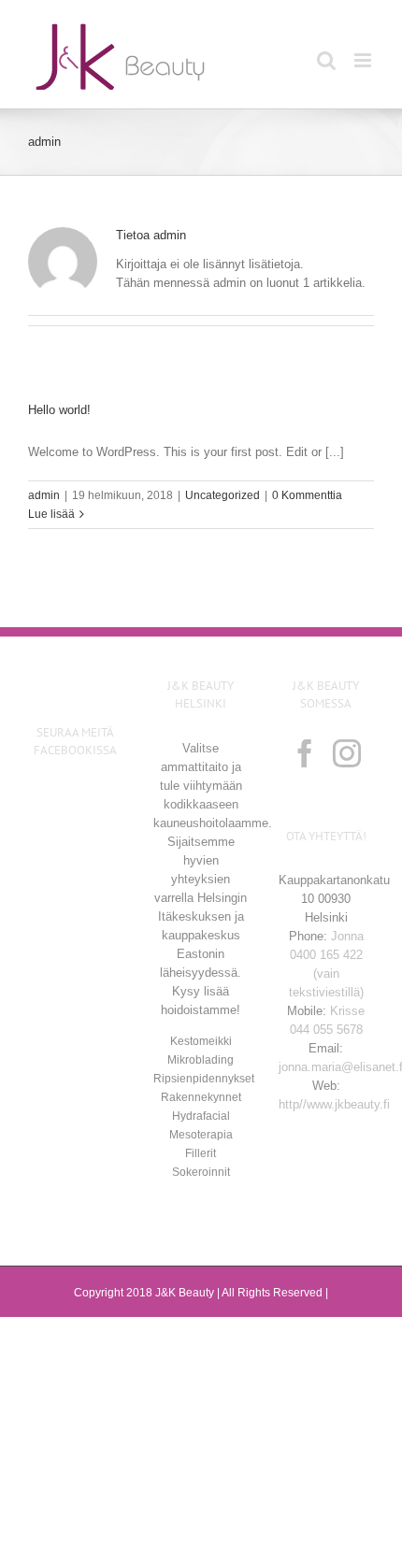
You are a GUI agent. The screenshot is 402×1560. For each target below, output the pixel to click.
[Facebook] (305, 753)
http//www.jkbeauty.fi (334, 1104)
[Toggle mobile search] (326, 60)
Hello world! (59, 410)
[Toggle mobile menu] (364, 60)
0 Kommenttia (307, 495)
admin (44, 495)
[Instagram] (347, 753)
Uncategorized (222, 495)
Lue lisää (51, 514)
